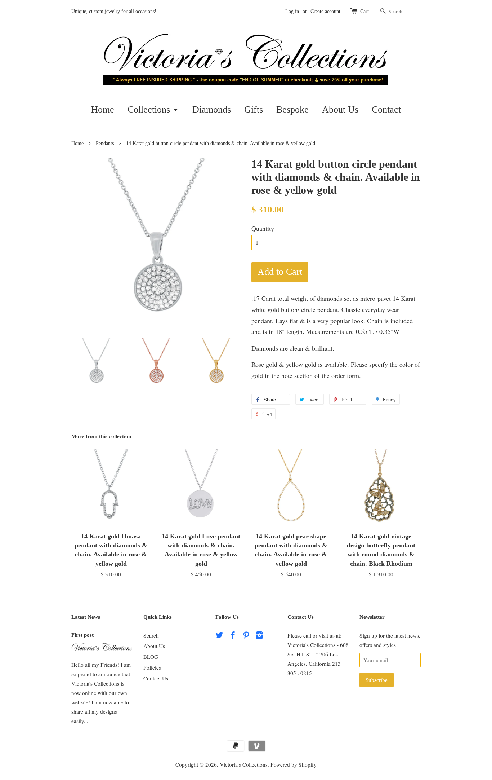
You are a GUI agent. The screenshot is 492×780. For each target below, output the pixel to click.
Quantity (262, 228)
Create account (325, 11)
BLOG (150, 656)
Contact (386, 109)
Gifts (253, 109)
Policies (152, 667)
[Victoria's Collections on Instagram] (259, 636)
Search (151, 635)
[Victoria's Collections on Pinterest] (246, 636)
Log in (292, 11)
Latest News (85, 617)
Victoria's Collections (244, 764)
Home (102, 109)
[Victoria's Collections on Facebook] (233, 636)
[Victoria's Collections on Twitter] (219, 636)
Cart (364, 11)
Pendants (105, 143)
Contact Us (155, 678)
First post (82, 635)
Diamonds (211, 109)
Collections (150, 109)
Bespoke (292, 109)
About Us (340, 109)
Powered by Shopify (293, 764)
